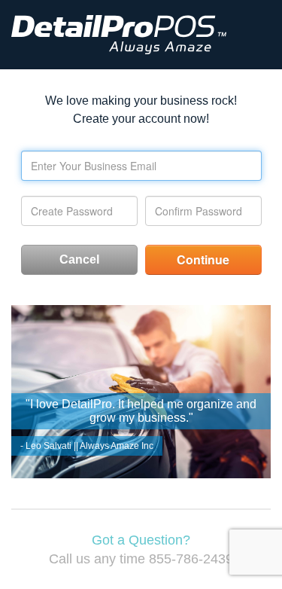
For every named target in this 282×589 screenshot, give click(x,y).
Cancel (79, 259)
